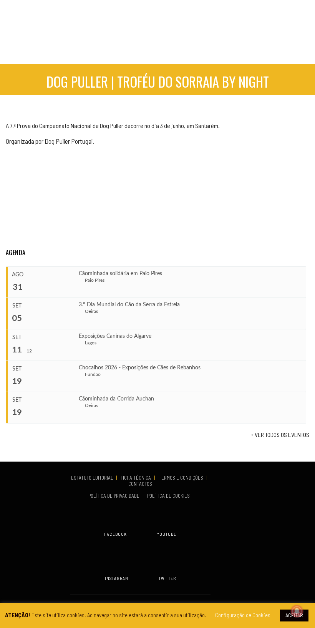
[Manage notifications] (297, 611)
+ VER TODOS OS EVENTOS (280, 434)
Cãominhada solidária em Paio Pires (120, 273)
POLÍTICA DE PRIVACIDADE (114, 496)
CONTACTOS (140, 484)
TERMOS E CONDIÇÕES (181, 478)
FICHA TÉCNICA (136, 478)
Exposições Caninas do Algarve (115, 336)
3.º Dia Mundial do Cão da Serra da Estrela (129, 304)
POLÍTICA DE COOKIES (169, 496)
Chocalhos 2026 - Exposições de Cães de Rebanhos (140, 367)
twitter (167, 578)
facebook (115, 534)
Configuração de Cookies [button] (242, 614)
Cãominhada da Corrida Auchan (116, 399)
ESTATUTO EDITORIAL (92, 478)
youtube (166, 534)
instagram (116, 578)
